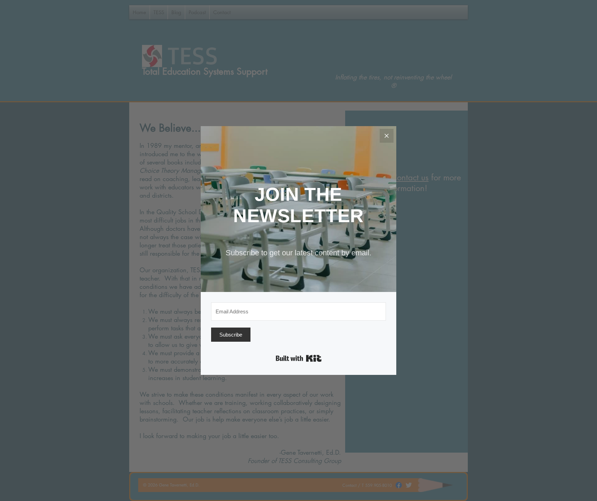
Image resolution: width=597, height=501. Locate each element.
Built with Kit (299, 358)
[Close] (387, 136)
